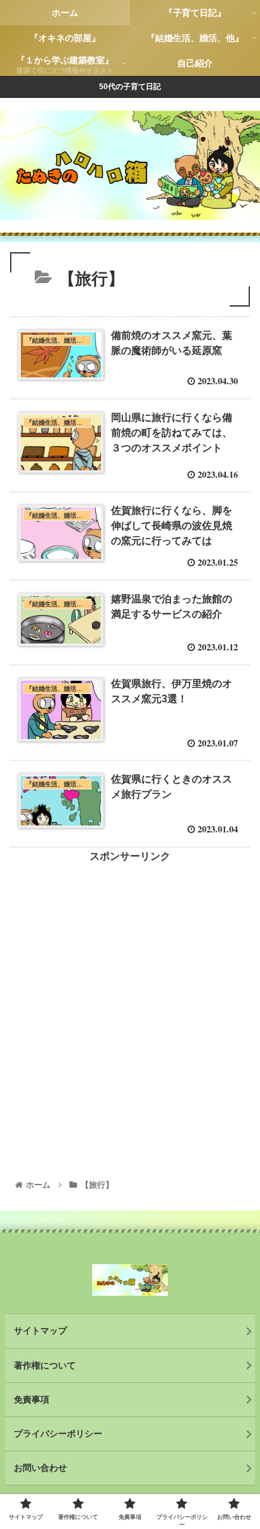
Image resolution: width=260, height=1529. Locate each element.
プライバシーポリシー (58, 1433)
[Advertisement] (130, 995)
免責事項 (31, 1399)
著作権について (45, 1365)
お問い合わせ (40, 1468)
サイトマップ (40, 1330)
